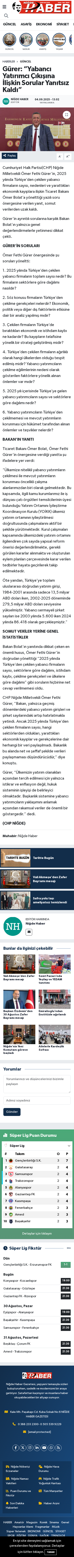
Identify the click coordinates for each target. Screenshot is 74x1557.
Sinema (54, 1522)
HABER (7, 1522)
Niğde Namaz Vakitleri (17, 1481)
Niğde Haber (35, 923)
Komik (43, 1522)
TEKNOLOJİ (58, 1535)
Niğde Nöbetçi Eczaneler (18, 1469)
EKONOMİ (44, 24)
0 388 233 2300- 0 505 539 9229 (39, 1424)
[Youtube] (44, 1448)
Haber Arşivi (51, 1503)
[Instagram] (30, 1448)
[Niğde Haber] (12, 926)
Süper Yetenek (16, 1531)
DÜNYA (32, 1535)
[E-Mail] (29, 932)
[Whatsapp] (51, 1448)
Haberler (9, 61)
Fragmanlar (42, 1526)
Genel (65, 1522)
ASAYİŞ (26, 24)
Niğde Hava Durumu (49, 1469)
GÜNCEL (9, 24)
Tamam (50, 1552)
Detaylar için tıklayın (37, 1233)
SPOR (11, 1535)
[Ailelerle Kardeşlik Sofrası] (55, 1034)
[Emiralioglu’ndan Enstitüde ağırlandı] (55, 999)
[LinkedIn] (37, 1448)
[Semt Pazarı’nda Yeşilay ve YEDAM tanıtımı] (55, 964)
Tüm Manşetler (53, 1491)
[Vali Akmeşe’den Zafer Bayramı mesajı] (19, 964)
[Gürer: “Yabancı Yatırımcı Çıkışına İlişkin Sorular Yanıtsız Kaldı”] (37, 129)
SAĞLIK (44, 1535)
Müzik (56, 1526)
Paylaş (12, 155)
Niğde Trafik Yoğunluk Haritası (50, 1481)
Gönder (12, 1112)
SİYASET (62, 24)
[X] (23, 1448)
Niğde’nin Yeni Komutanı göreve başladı (15, 1050)
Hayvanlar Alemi (23, 1526)
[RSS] (58, 1448)
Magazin (31, 1522)
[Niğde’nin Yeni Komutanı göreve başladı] (19, 1034)
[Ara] (6, 16)
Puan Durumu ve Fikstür (18, 1493)
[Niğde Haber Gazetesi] (41, 7)
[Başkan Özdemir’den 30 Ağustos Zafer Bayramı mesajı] (19, 999)
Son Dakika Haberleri (15, 1505)
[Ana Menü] (4, 7)
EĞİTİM (21, 1535)
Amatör (19, 1522)
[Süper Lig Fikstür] (69, 1248)
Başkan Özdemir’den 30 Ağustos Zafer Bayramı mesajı (18, 1014)
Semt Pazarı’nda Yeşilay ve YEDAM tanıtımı (50, 979)
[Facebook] (15, 1448)
